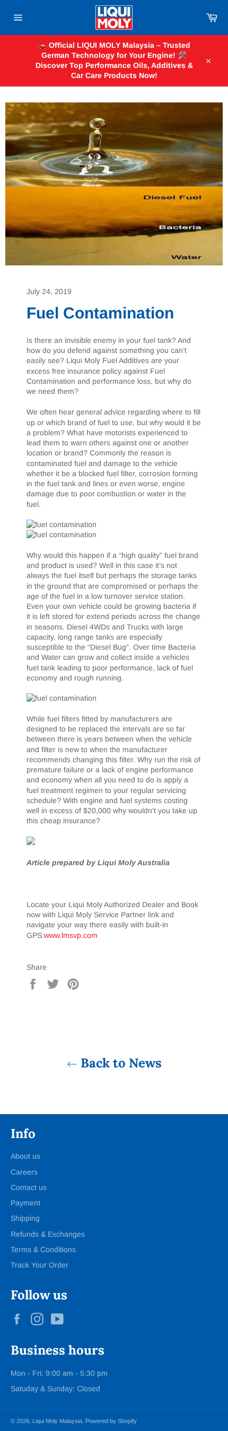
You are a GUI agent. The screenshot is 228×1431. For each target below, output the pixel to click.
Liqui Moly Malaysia (57, 1421)
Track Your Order (39, 1265)
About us (25, 1156)
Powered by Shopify (111, 1421)
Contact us (29, 1187)
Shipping (25, 1218)
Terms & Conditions (43, 1249)
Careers (24, 1172)
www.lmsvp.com (71, 935)
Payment (25, 1203)
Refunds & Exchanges (48, 1234)
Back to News (119, 1063)
